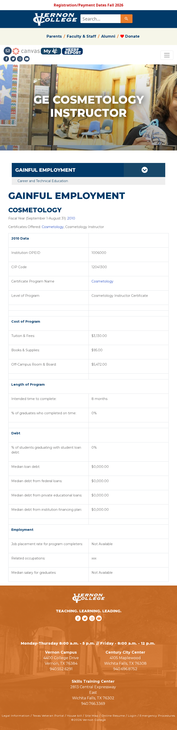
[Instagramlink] (20, 58)
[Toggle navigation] (166, 55)
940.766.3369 (93, 703)
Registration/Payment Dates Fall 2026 (88, 5)
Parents (54, 36)
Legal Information (16, 715)
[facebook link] (78, 624)
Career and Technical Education (43, 181)
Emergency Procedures (157, 715)
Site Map (91, 715)
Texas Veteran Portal (48, 715)
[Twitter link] (13, 58)
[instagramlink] (92, 624)
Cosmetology (53, 227)
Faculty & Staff (81, 36)
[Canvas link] (26, 50)
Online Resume (113, 715)
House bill (74, 715)
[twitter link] (85, 624)
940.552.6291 (61, 669)
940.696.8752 (125, 669)
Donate (132, 36)
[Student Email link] (8, 50)
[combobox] (106, 18)
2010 (71, 218)
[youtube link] (27, 58)
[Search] (127, 18)
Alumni (108, 36)
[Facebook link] (6, 58)
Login (132, 715)
